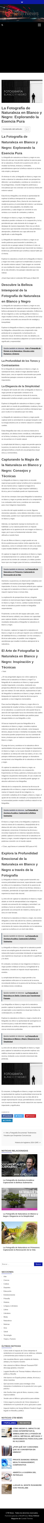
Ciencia (6, 1280)
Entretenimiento (9, 1295)
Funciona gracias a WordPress (16, 1516)
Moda (6, 1317)
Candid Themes (27, 1518)
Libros (6, 1309)
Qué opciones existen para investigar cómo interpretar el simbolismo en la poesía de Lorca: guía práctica (22, 1386)
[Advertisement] (22, 51)
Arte (5, 1276)
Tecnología (8, 1335)
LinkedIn (7, 1120)
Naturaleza (8, 1320)
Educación (7, 1291)
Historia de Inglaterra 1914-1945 (26, 1142)
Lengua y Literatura (11, 1306)
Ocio (5, 1328)
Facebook (8, 1116)
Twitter (19, 1116)
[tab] (9, 1423)
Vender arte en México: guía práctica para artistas (21, 1398)
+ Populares (9, 1423)
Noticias (7, 1324)
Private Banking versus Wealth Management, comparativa (25, 1462)
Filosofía (7, 1298)
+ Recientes (24, 1423)
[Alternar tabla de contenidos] (25, 129)
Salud (6, 1331)
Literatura (7, 1313)
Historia (6, 1302)
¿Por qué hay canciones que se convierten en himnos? (25, 1449)
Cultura (6, 1284)
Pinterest (31, 1116)
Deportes (7, 1287)
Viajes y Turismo (10, 1339)
